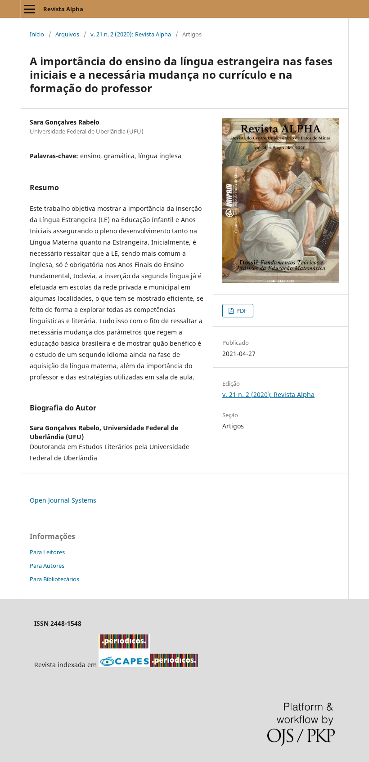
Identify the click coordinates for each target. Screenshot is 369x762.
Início (37, 34)
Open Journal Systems (63, 500)
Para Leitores (47, 552)
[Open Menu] (30, 9)
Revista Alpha (63, 9)
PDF (241, 311)
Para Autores (47, 565)
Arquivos (67, 34)
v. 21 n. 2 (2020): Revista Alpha (130, 34)
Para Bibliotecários (54, 579)
